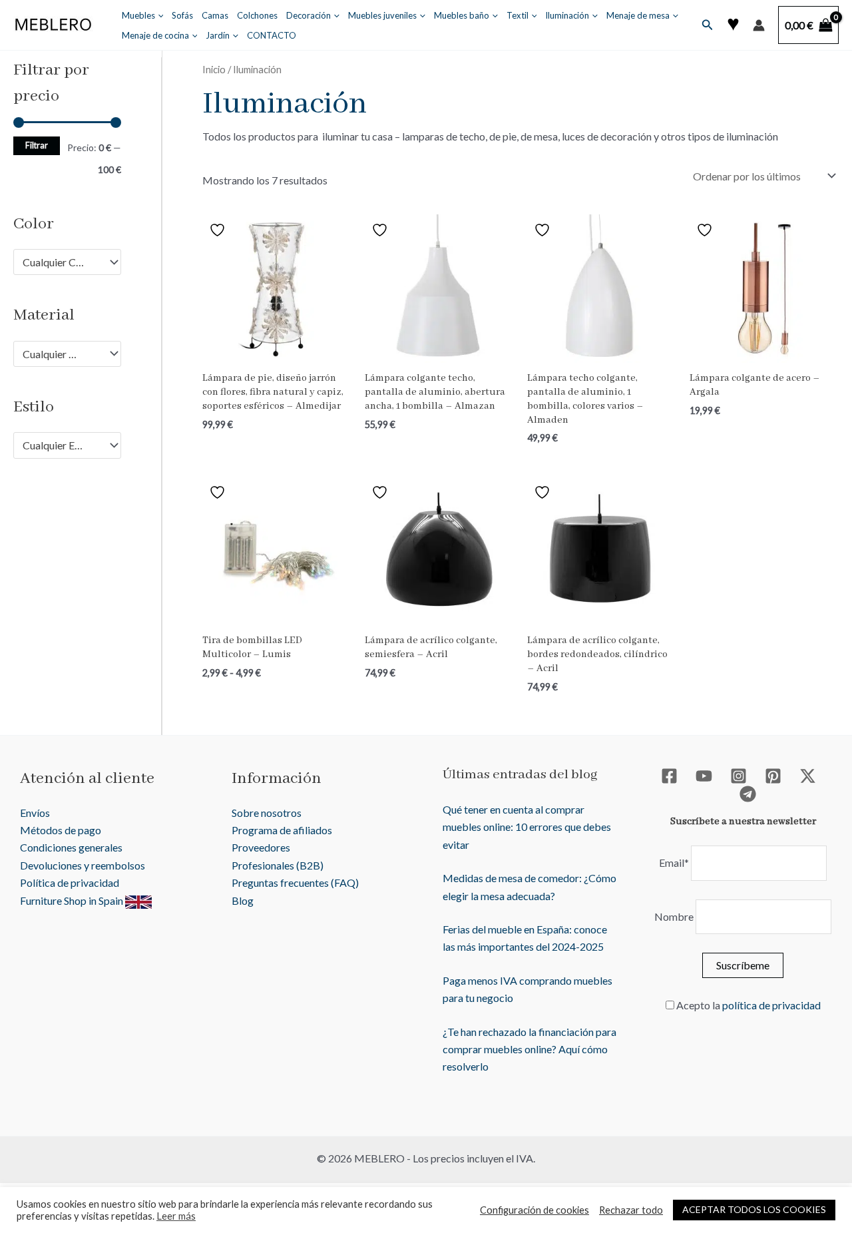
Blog (243, 900)
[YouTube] (704, 776)
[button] (158, 15)
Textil (518, 15)
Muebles (138, 15)
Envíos (35, 812)
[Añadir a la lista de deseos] (219, 229)
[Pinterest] (773, 776)
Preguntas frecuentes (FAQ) (295, 882)
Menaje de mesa (638, 15)
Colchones (257, 15)
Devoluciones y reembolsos (82, 865)
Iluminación (567, 15)
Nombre (674, 916)
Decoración (308, 15)
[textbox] (61, 262)
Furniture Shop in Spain (72, 900)
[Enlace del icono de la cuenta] (759, 25)
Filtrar (36, 145)
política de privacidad (771, 1005)
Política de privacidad (69, 882)
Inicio (214, 69)
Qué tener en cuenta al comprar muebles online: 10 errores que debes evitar (527, 827)
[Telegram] (748, 794)
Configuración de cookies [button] (534, 1210)
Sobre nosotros (267, 812)
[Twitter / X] (807, 776)
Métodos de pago (60, 830)
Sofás (182, 15)
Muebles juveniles (382, 15)
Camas (215, 15)
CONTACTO (271, 35)
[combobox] (67, 262)
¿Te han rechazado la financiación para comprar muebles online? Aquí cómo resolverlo (529, 1049)
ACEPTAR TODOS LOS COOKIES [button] (754, 1209)
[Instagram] (738, 776)
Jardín (218, 35)
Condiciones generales (71, 847)
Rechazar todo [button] (631, 1210)
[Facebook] (669, 776)
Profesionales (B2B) (277, 865)
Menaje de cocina (155, 35)
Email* (674, 862)
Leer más (176, 1216)
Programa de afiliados (282, 830)
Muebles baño (461, 15)
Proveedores (261, 847)
